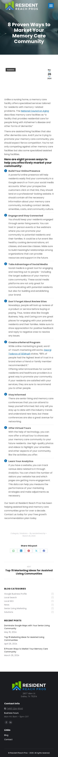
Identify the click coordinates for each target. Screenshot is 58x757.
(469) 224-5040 (15, 708)
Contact (8, 739)
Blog (6, 735)
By (37, 533)
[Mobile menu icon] (51, 5)
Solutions (10, 70)
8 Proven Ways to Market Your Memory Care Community (26, 650)
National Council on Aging (35, 111)
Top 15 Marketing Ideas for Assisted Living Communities (24, 638)
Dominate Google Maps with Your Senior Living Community (27, 627)
